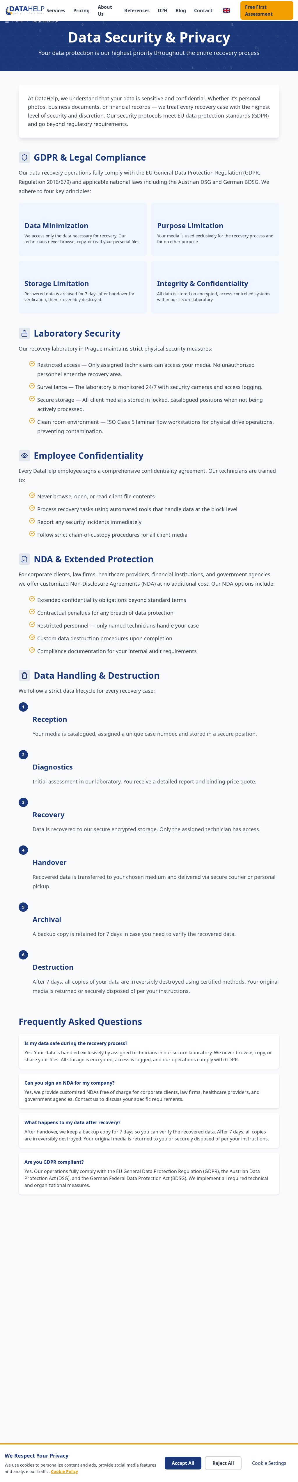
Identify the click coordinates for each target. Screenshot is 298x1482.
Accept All (183, 1463)
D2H (162, 10)
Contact (203, 10)
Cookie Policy (64, 1471)
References (137, 10)
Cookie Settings (269, 1463)
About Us (105, 10)
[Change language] (226, 10)
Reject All (223, 1463)
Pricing (81, 10)
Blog (180, 10)
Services (56, 10)
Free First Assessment (259, 10)
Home (17, 21)
